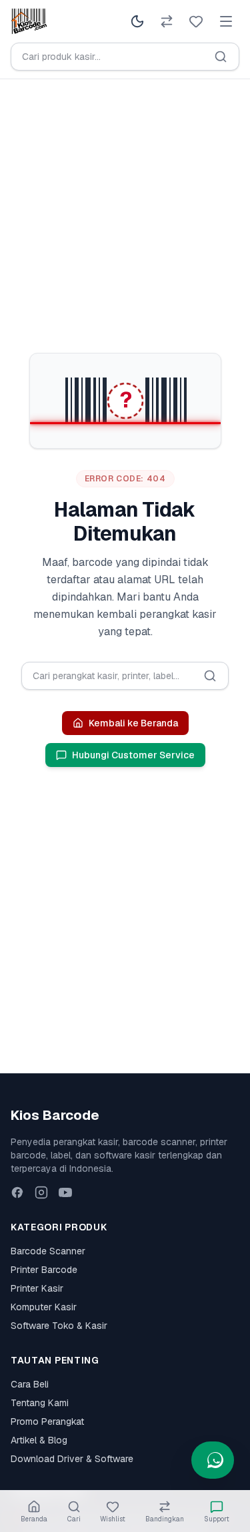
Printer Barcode (44, 1270)
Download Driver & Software (72, 1459)
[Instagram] (41, 1192)
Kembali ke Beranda (133, 723)
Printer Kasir (37, 1288)
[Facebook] (17, 1192)
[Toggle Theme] (137, 21)
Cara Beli (30, 1384)
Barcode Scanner (48, 1251)
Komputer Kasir (44, 1307)
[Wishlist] (196, 21)
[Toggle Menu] (226, 21)
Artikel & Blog (39, 1440)
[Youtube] (65, 1192)
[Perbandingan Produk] (166, 21)
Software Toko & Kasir (59, 1326)
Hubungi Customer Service (133, 755)
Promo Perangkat (47, 1421)
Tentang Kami (40, 1403)
